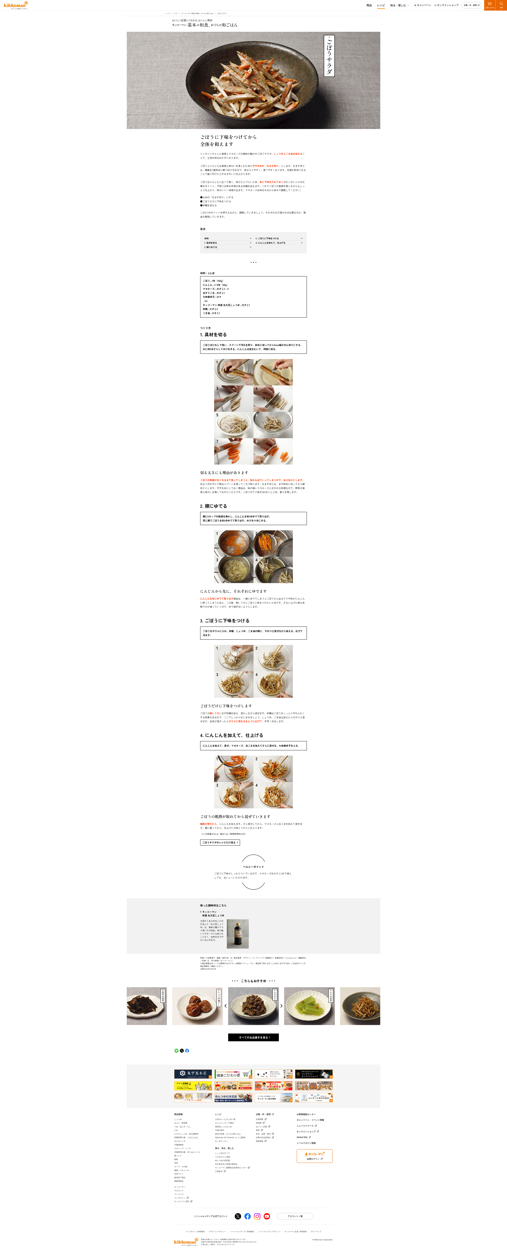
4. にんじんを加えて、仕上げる (270, 242)
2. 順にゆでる (210, 247)
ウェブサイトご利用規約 (195, 1232)
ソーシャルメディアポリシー (269, 1232)
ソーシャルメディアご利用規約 (242, 1232)
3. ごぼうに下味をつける (267, 238)
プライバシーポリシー (217, 1232)
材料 (206, 238)
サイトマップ (316, 1232)
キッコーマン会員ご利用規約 (296, 1232)
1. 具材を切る (210, 242)
